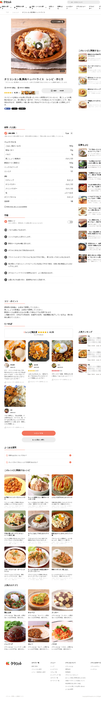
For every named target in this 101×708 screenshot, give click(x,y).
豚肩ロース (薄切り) (11, 163)
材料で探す (35, 666)
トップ (52, 666)
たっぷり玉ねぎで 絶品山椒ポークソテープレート (38, 570)
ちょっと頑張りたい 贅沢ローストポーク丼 (38, 498)
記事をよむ (60, 7)
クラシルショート (81, 7)
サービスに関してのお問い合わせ (75, 686)
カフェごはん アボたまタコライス (38, 534)
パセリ (8, 154)
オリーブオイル (10, 197)
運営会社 (68, 669)
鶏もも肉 (7, 612)
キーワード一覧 (54, 680)
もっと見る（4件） (38, 439)
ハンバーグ (8, 644)
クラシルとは (69, 666)
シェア (8, 108)
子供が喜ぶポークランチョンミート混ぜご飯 (14, 534)
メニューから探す (37, 669)
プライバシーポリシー (71, 675)
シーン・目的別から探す (39, 672)
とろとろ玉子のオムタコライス (62, 497)
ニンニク (7, 171)
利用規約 (68, 672)
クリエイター (91, 7)
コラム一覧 (53, 672)
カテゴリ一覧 (54, 678)
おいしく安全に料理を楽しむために (75, 678)
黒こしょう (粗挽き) (13, 159)
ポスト (15, 108)
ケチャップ (10, 180)
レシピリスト (54, 669)
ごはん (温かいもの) (13, 146)
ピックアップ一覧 (55, 675)
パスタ (54, 644)
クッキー (55, 612)
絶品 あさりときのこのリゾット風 (62, 534)
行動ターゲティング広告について (75, 680)
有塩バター (10, 150)
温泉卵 (6, 201)
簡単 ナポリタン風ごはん (60, 569)
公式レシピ (51, 7)
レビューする (38, 433)
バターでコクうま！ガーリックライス (14, 570)
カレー (30, 644)
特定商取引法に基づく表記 (73, 683)
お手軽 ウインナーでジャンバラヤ (14, 498)
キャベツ (31, 612)
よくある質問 (69, 689)
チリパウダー (11, 184)
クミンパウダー (11, 189)
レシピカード (69, 7)
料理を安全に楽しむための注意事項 (17, 206)
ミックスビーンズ (11, 167)
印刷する (23, 108)
